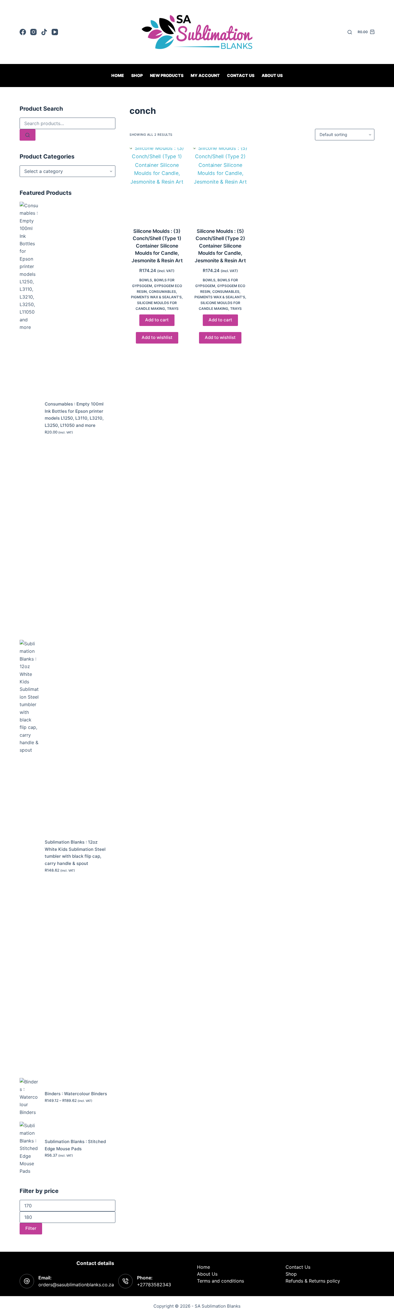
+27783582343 (154, 1284)
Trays (173, 308)
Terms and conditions (220, 1281)
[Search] (350, 32)
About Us (272, 75)
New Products (166, 75)
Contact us (240, 75)
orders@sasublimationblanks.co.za (76, 1284)
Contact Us (298, 1267)
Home (117, 75)
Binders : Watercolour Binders (76, 1093)
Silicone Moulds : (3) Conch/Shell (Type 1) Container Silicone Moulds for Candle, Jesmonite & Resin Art (157, 245)
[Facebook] (23, 32)
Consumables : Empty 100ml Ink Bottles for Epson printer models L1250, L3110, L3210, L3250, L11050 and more (74, 414)
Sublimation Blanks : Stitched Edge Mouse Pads (75, 1145)
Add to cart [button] (157, 320)
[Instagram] (33, 32)
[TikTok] (44, 32)
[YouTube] (55, 32)
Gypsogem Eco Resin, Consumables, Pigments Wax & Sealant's (156, 291)
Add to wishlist (157, 337)
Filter (30, 1228)
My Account (205, 75)
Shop (137, 75)
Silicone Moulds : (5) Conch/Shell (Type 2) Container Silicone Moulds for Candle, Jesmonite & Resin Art (220, 245)
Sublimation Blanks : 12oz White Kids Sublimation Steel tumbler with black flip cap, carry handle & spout (75, 852)
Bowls (145, 280)
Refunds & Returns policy (313, 1281)
